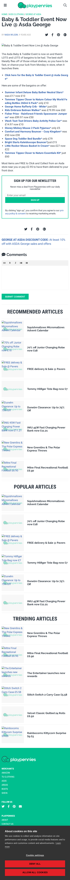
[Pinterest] (58, 35)
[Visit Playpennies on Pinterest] (14, 806)
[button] (4, 263)
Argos (5, 785)
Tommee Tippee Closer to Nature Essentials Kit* (33, 152)
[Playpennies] (35, 5)
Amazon (6, 772)
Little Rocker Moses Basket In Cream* (27, 145)
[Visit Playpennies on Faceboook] (8, 806)
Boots (5, 789)
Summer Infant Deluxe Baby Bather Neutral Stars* (34, 92)
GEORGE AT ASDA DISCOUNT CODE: (25, 239)
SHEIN (4, 793)
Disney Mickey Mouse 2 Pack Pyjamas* (28, 128)
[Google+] (65, 35)
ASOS (4, 781)
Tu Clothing (8, 776)
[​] (35, 278)
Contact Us (7, 824)
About (5, 820)
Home (4, 14)
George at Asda (33, 14)
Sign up (35, 200)
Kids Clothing (16, 14)
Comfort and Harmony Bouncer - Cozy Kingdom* (33, 131)
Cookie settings (35, 855)
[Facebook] (52, 35)
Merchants (8, 768)
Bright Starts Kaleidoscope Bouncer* (26, 142)
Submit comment (15, 296)
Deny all (35, 864)
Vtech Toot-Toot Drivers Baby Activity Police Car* (33, 120)
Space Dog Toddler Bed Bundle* (23, 138)
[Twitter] (46, 35)
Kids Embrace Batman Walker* (23, 110)
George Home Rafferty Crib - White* (26, 106)
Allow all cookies (35, 872)
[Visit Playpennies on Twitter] (3, 806)
